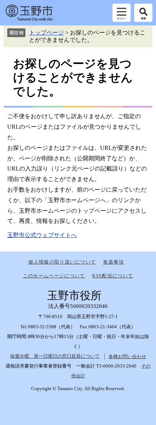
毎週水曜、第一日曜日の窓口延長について (55, 356)
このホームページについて (54, 275)
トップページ (46, 32)
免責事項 (113, 262)
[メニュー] (121, 13)
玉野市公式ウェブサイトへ (42, 235)
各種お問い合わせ (127, 356)
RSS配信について (112, 275)
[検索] (143, 13)
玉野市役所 (29, 12)
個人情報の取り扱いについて (62, 262)
